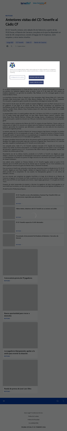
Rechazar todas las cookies (36, 77)
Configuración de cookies (17, 77)
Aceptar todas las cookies (36, 82)
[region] (33, 74)
